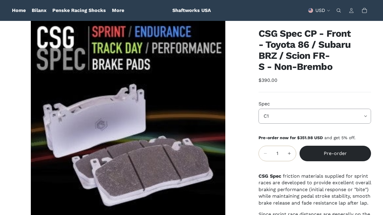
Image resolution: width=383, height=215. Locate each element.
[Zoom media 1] (128, 118)
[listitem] (118, 10)
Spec (264, 104)
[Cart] (364, 10)
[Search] (338, 10)
